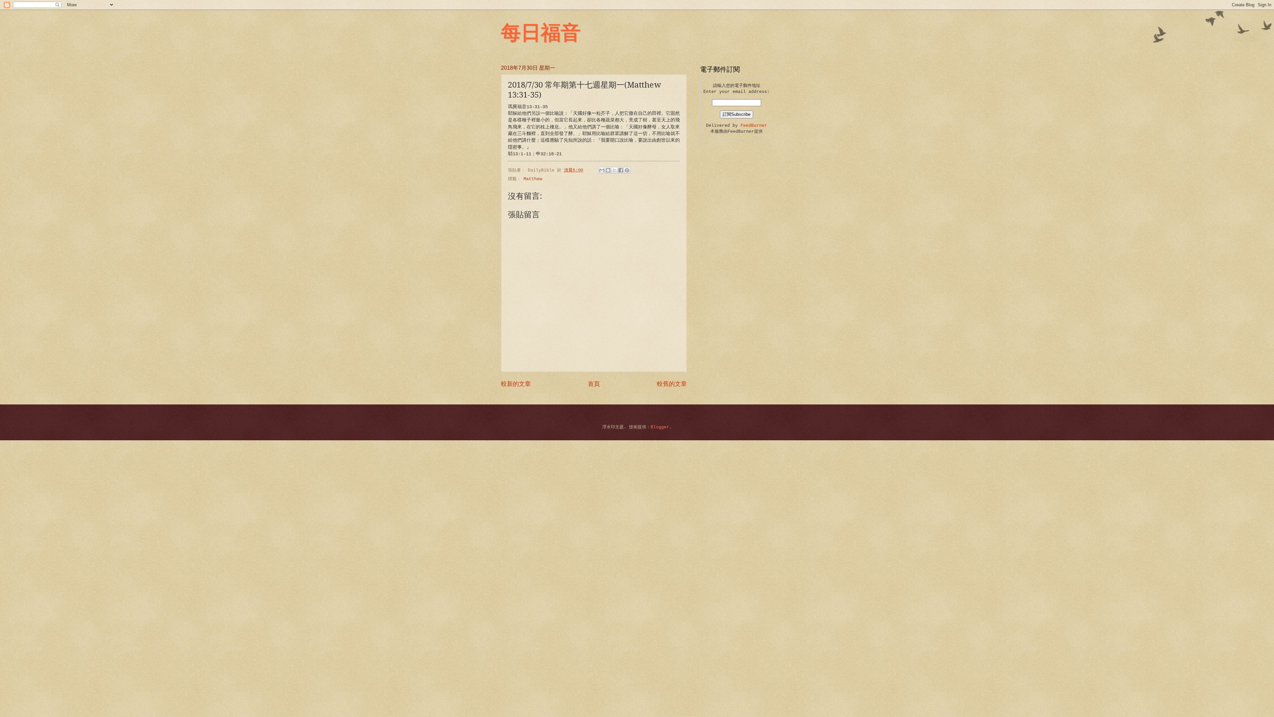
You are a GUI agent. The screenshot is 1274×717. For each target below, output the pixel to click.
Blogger (660, 427)
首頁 (594, 384)
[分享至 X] (614, 170)
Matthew (533, 179)
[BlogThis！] (608, 170)
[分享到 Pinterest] (627, 170)
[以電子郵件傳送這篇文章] (602, 170)
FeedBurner (754, 125)
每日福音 (541, 31)
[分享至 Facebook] (620, 170)
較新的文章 (516, 384)
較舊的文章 (672, 384)
